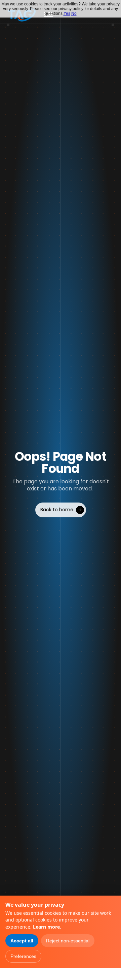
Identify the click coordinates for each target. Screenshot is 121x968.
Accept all (21, 940)
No (74, 13)
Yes (67, 13)
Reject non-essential (67, 940)
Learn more (46, 927)
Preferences (23, 956)
